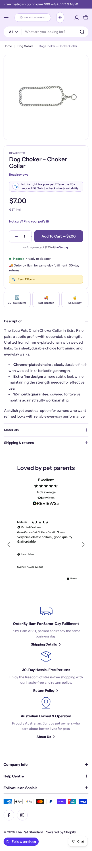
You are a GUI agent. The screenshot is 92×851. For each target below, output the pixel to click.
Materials (11, 430)
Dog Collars (25, 46)
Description (13, 321)
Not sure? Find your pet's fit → (31, 221)
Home (8, 46)
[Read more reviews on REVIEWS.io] (46, 504)
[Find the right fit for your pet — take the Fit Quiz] (60, 17)
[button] (9, 544)
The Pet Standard (29, 832)
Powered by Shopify (60, 832)
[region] (46, 544)
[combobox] (46, 31)
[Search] (82, 32)
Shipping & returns (19, 443)
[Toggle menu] (6, 17)
